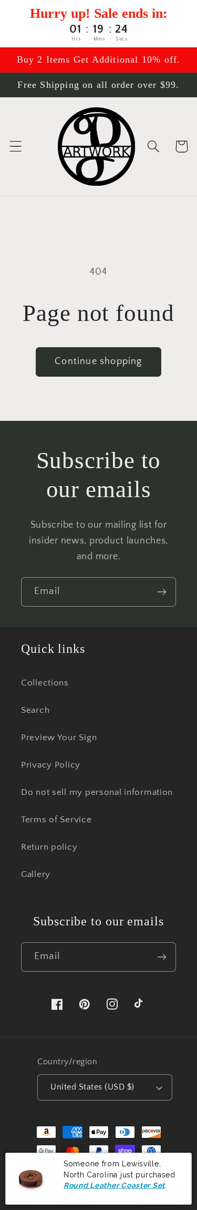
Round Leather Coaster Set (114, 1185)
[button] (16, 146)
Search (35, 710)
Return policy (49, 847)
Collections (45, 683)
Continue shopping (98, 361)
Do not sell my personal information (97, 792)
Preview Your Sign (59, 737)
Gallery (35, 874)
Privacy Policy (50, 765)
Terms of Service (56, 819)
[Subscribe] (161, 592)
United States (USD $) (92, 1087)
